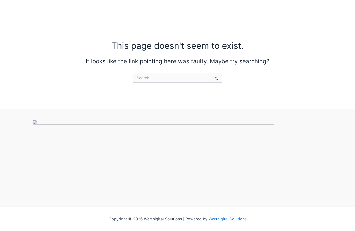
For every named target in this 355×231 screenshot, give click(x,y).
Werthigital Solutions (228, 219)
